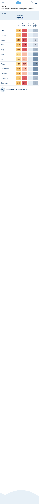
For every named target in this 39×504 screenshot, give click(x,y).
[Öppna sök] (32, 2)
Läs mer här (26, 9)
